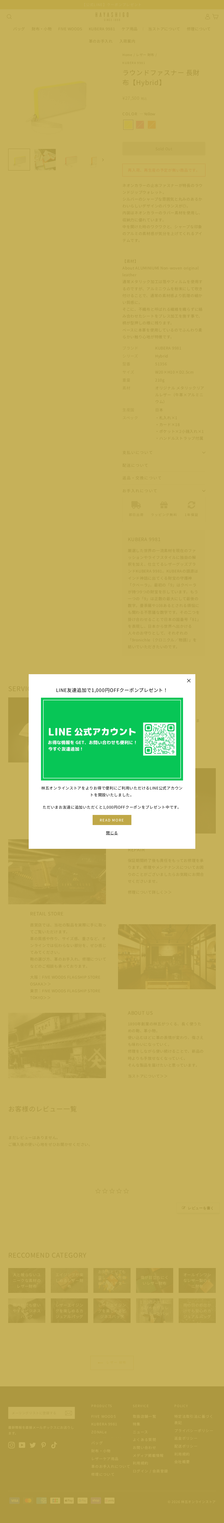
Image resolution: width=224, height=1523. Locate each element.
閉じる (112, 832)
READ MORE (112, 820)
